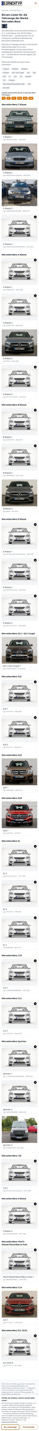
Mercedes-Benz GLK (12, 755)
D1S (19, 98)
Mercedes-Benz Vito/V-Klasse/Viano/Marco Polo (14, 1243)
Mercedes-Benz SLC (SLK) (14, 1330)
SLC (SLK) (6, 88)
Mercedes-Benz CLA (12, 1287)
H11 (13, 98)
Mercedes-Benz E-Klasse (14, 519)
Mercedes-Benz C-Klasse (14, 104)
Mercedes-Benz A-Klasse (14, 254)
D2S (25, 98)
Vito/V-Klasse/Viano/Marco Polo (13, 84)
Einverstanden (29, 1427)
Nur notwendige (10, 1427)
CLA (29, 84)
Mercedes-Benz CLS (12, 998)
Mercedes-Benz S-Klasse (14, 1198)
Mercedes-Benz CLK (12, 955)
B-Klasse (24, 69)
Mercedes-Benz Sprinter (14, 1041)
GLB (4, 76)
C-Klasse (6, 69)
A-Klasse (15, 69)
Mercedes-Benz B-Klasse (14, 404)
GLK (34, 73)
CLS (21, 76)
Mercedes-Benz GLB (12, 798)
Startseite (5, 10)
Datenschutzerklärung (9, 1422)
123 (4, 80)
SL (10, 76)
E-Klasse (6, 73)
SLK (28, 73)
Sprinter (28, 76)
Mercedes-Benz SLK (12, 676)
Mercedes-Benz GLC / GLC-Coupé (18, 633)
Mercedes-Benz (15, 10)
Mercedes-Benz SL (11, 841)
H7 (4, 98)
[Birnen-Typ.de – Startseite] (12, 3)
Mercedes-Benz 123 (11, 1155)
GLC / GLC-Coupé (18, 73)
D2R (30, 98)
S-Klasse (12, 80)
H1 (9, 98)
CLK (15, 76)
